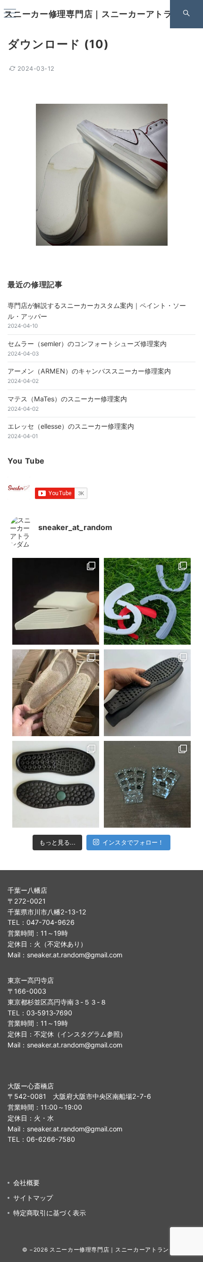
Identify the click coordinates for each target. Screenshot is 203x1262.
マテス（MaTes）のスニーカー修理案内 (67, 399)
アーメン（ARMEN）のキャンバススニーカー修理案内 (89, 371)
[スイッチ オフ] (186, 14)
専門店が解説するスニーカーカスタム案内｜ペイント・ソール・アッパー (97, 310)
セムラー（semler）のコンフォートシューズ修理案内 (87, 344)
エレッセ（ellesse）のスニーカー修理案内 (71, 426)
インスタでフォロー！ (133, 842)
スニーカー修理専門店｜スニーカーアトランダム (101, 14)
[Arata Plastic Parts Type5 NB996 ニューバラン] (55, 601)
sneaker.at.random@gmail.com (74, 955)
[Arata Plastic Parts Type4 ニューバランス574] (147, 601)
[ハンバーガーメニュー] (10, 14)
